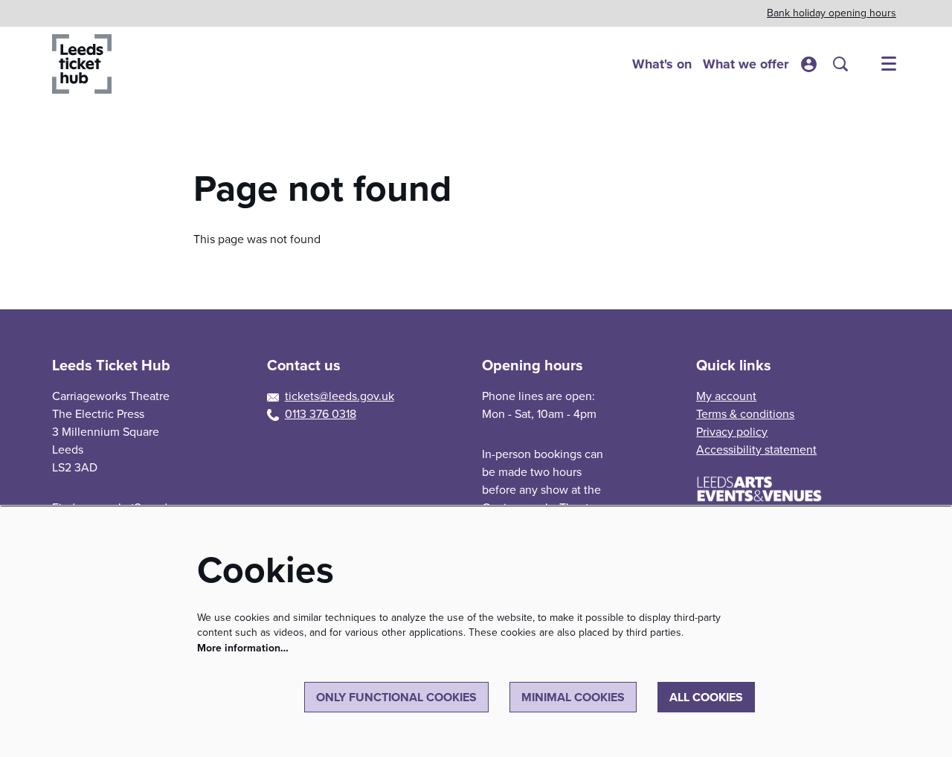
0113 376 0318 (320, 413)
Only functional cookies (396, 697)
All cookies (706, 697)
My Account (809, 64)
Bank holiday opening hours (831, 13)
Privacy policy (732, 431)
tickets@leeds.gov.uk (339, 396)
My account (726, 396)
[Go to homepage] (82, 64)
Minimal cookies (573, 697)
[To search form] (840, 64)
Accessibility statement (756, 449)
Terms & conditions (745, 413)
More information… (243, 648)
